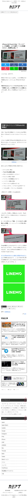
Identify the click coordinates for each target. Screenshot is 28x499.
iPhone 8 (15, 306)
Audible (4, 428)
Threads (4, 450)
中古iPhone (5, 468)
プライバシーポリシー (8, 492)
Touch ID (21, 306)
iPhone (3, 439)
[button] (22, 68)
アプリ (3, 462)
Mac (3, 448)
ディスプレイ (5, 308)
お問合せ (20, 492)
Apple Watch (5, 425)
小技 (3, 473)
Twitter (3, 456)
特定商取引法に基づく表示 (20, 490)
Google (3, 431)
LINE (3, 442)
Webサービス (5, 459)
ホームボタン (12, 308)
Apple (10, 306)
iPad (3, 436)
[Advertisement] (14, 28)
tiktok (3, 453)
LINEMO (4, 445)
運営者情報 (7, 490)
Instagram (4, 433)
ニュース (4, 306)
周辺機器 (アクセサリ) (7, 470)
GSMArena (23, 61)
